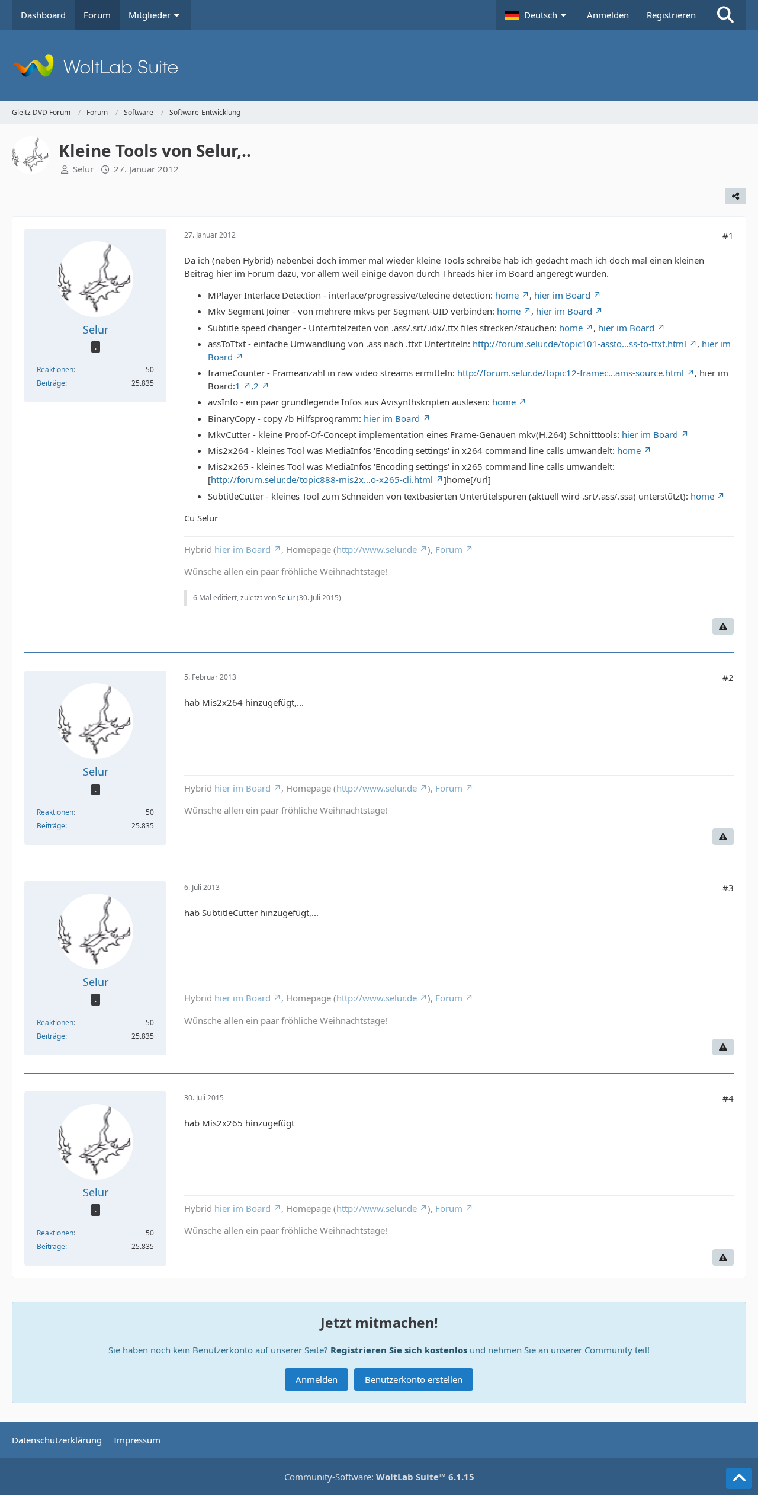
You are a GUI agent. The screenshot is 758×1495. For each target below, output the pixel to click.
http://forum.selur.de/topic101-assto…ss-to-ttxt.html (579, 344)
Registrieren (671, 15)
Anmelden (608, 15)
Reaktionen (55, 369)
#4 (728, 1098)
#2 (728, 677)
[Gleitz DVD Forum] (379, 65)
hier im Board (562, 295)
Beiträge (51, 383)
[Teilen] (735, 196)
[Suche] (725, 15)
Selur (83, 169)
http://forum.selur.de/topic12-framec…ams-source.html (570, 373)
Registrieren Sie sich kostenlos (398, 1350)
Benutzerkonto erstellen (413, 1379)
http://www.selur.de (376, 549)
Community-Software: (379, 1477)
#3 (728, 888)
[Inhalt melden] (723, 626)
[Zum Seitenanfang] (739, 1478)
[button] (537, 15)
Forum (448, 549)
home (507, 295)
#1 (728, 235)
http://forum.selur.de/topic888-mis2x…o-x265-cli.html (322, 479)
